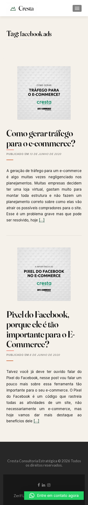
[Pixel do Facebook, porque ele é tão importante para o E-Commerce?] (44, 276)
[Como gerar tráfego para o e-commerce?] (44, 95)
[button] (54, 495)
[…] (42, 220)
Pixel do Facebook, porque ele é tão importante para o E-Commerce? (40, 329)
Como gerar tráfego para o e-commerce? (40, 138)
